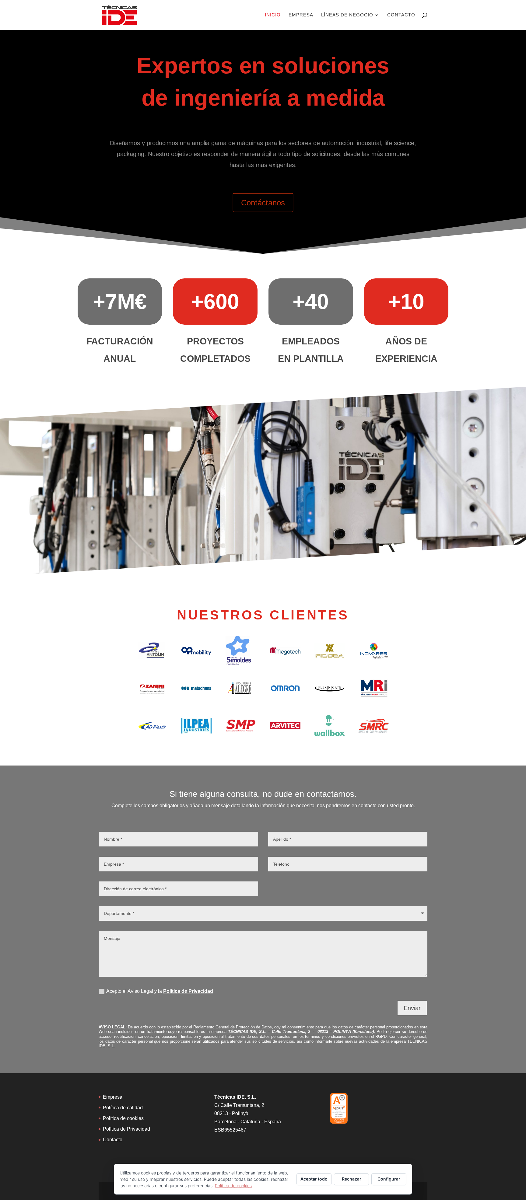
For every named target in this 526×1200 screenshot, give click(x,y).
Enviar (412, 1008)
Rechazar (351, 1178)
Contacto (401, 15)
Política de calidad (123, 1107)
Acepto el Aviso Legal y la (159, 991)
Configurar (388, 1178)
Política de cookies (123, 1118)
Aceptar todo (314, 1178)
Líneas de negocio (347, 15)
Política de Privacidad (188, 991)
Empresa (301, 15)
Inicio (273, 15)
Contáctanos (263, 202)
